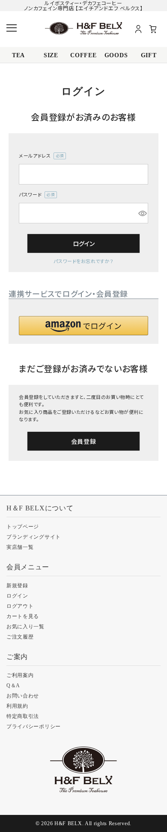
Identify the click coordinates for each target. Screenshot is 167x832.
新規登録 (17, 586)
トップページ (22, 527)
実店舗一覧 (20, 547)
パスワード (35, 195)
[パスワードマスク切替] (142, 213)
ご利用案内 (20, 675)
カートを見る (22, 616)
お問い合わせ (22, 696)
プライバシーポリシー (33, 726)
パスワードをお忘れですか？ (83, 261)
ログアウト (20, 606)
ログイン (17, 596)
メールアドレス (40, 156)
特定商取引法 (22, 716)
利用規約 (17, 706)
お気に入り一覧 (25, 627)
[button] (83, 325)
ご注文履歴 (20, 637)
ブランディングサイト (33, 537)
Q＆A (13, 685)
